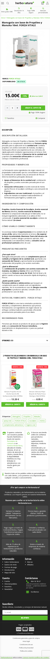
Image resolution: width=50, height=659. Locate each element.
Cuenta (7, 581)
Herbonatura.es (6, 657)
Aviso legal (26, 641)
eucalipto (32, 421)
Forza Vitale (14, 78)
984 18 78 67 (36, 581)
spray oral (7, 421)
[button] (2, 3)
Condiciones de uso (26, 645)
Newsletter (8, 589)
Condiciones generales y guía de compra (26, 638)
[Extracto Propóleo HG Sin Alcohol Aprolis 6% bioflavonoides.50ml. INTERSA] (12, 389)
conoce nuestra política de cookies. (36, 657)
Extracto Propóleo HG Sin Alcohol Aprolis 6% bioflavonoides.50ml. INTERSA (13, 394)
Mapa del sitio (9, 572)
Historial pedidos (10, 584)
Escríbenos (35, 592)
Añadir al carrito (32, 108)
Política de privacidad (26, 648)
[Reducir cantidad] (7, 107)
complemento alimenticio (13, 425)
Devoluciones (9, 570)
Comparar (41, 118)
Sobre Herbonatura (11, 562)
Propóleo (26, 416)
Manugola (16, 416)
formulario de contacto (12, 442)
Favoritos (10, 118)
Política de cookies (26, 651)
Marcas (30, 562)
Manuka (37, 416)
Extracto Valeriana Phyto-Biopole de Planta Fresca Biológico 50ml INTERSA (37, 394)
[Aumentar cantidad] (17, 107)
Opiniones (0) (7, 340)
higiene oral (31, 425)
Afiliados (30, 565)
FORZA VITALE (20, 421)
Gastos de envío (10, 565)
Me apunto (25, 618)
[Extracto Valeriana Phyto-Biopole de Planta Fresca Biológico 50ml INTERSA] (37, 389)
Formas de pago (10, 567)
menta (42, 421)
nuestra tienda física (14, 445)
